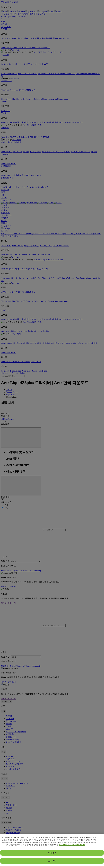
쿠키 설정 (52, 853)
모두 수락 (52, 861)
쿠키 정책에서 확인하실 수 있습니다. (72, 845)
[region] (52, 850)
